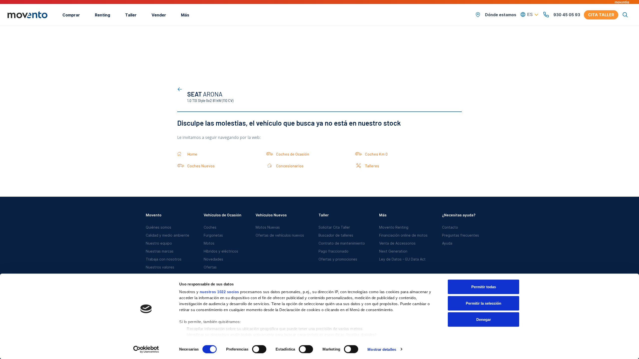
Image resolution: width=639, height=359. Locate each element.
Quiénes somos (158, 227)
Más (185, 14)
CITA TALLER (601, 14)
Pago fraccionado (333, 251)
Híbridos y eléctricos (221, 251)
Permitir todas (483, 287)
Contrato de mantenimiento (342, 243)
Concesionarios (290, 165)
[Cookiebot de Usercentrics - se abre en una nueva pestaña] (146, 349)
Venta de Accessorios (397, 243)
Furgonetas (213, 235)
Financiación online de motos (403, 235)
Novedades (213, 259)
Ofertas (210, 267)
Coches (210, 227)
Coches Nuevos (201, 165)
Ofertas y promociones (338, 259)
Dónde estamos (500, 14)
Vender (159, 14)
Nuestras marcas (159, 251)
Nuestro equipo (159, 243)
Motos (209, 243)
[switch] (259, 349)
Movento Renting (393, 227)
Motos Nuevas (268, 227)
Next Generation (393, 251)
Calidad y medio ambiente (167, 235)
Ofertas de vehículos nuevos (280, 235)
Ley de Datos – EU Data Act (402, 259)
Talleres (372, 165)
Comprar (71, 14)
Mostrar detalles (381, 349)
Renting (102, 14)
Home (192, 154)
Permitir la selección (483, 303)
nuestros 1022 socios (219, 292)
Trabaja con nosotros (163, 259)
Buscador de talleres (336, 235)
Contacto (450, 227)
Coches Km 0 (376, 154)
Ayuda (447, 243)
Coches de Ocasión (292, 154)
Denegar (483, 319)
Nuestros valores (160, 267)
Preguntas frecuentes (460, 235)
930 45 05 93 (566, 14)
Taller (131, 14)
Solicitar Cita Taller (334, 227)
